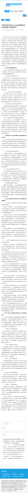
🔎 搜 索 (7, 11)
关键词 (15, 11)
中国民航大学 (22, 474)
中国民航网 (14, 474)
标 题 (11, 11)
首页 (3, 20)
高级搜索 (21, 11)
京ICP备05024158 (20, 487)
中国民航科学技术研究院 (18, 476)
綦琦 (4, 428)
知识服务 (7, 20)
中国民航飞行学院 (6, 476)
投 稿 (4, 435)
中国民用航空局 (6, 474)
